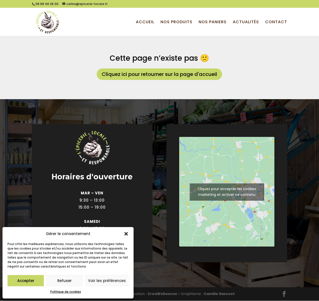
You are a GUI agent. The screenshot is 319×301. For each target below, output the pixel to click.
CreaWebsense (162, 293)
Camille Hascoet (219, 293)
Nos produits (176, 22)
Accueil (145, 22)
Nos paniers (213, 22)
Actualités (246, 22)
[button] (126, 233)
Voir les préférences (107, 280)
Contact (276, 22)
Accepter (25, 280)
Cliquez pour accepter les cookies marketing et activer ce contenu (226, 191)
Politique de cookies (65, 292)
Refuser (64, 280)
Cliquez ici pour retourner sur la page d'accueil (159, 74)
